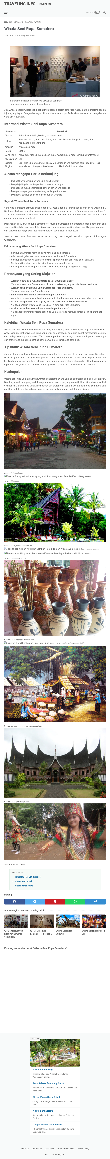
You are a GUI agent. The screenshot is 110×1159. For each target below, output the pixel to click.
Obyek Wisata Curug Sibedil (47, 1097)
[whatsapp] (75, 901)
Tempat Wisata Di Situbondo (28, 877)
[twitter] (35, 901)
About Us (25, 1149)
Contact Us (37, 1149)
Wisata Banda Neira (24, 886)
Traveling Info (20, 3)
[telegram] (95, 901)
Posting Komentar (27, 35)
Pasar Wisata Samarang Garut (48, 1083)
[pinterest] (55, 901)
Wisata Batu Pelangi (43, 1069)
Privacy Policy (83, 1149)
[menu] (7, 12)
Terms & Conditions (65, 1149)
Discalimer (49, 1149)
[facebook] (14, 901)
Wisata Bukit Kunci (23, 881)
